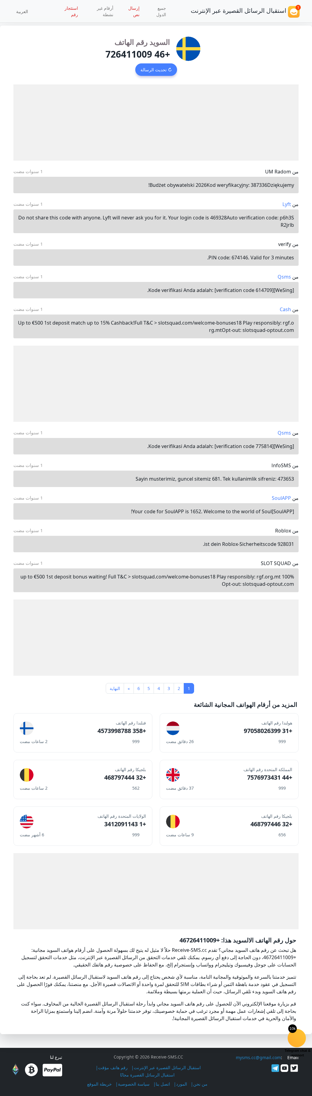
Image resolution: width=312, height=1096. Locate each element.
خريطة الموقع (99, 1084)
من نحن (200, 1084)
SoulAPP (281, 498)
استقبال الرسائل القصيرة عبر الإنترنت (167, 1067)
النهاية (115, 688)
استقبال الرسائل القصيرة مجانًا (147, 1075)
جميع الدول (161, 11)
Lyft (286, 204)
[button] (24, 11)
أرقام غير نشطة (105, 11)
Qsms (284, 276)
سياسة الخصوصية (134, 1084)
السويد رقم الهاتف (142, 42)
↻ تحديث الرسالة (156, 70)
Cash (285, 309)
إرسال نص (134, 11)
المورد (181, 1084)
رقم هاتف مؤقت (113, 1067)
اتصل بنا (163, 1084)
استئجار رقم (71, 11)
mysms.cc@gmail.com (258, 1057)
